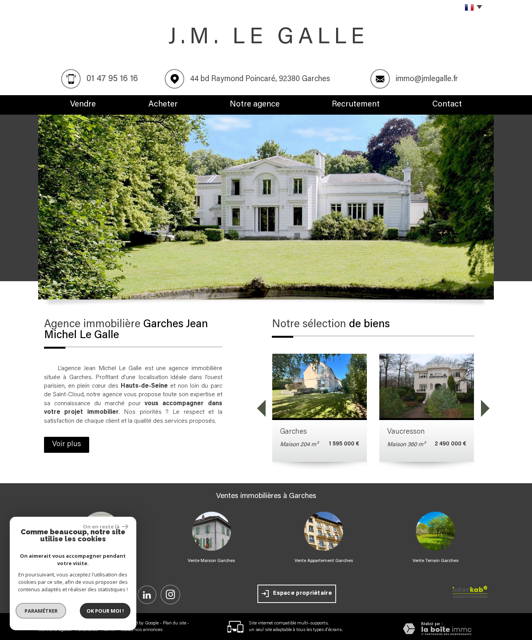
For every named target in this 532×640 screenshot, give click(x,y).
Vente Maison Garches (211, 560)
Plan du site (174, 623)
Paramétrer (41, 610)
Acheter (163, 105)
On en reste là (101, 526)
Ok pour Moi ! (105, 610)
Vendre (83, 105)
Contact (447, 105)
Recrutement (356, 105)
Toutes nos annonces (141, 630)
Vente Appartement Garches (323, 560)
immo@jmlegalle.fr (427, 79)
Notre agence (255, 105)
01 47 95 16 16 (112, 79)
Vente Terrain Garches (435, 560)
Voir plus (66, 444)
